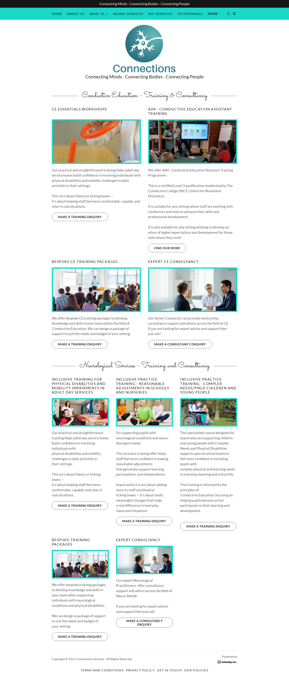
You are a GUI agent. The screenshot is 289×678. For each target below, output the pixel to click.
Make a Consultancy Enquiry (180, 344)
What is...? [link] (99, 14)
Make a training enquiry (80, 217)
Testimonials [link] (190, 14)
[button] (214, 14)
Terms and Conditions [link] (102, 670)
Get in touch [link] (169, 670)
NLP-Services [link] (160, 14)
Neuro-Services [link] (128, 14)
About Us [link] (76, 14)
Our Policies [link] (196, 670)
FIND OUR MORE (167, 248)
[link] (234, 14)
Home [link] (57, 14)
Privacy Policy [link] (140, 670)
